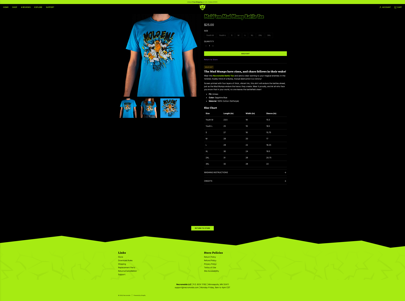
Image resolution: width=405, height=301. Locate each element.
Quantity (209, 41)
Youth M (210, 35)
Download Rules (125, 260)
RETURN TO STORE (202, 228)
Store (120, 257)
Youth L (222, 35)
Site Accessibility (211, 271)
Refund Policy (210, 260)
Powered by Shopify (140, 295)
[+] (213, 45)
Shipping (122, 264)
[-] (206, 45)
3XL (269, 35)
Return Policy (210, 257)
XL (252, 35)
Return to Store (211, 59)
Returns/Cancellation (127, 271)
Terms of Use (210, 267)
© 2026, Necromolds (124, 295)
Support (121, 274)
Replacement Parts (126, 267)
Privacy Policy (210, 264)
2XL (260, 35)
